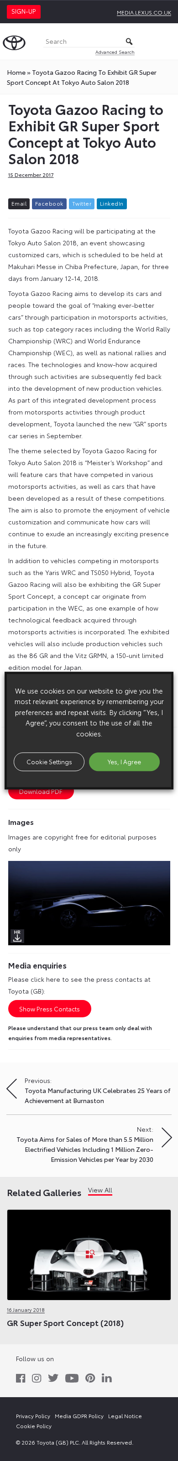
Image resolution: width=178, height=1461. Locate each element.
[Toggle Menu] (166, 41)
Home (16, 72)
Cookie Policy (34, 1426)
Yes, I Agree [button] (124, 761)
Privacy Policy (33, 1416)
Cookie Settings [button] (49, 761)
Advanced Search (115, 51)
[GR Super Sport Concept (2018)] (89, 1252)
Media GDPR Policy (79, 1416)
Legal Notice (125, 1416)
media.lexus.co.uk (144, 12)
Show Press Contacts (49, 1009)
